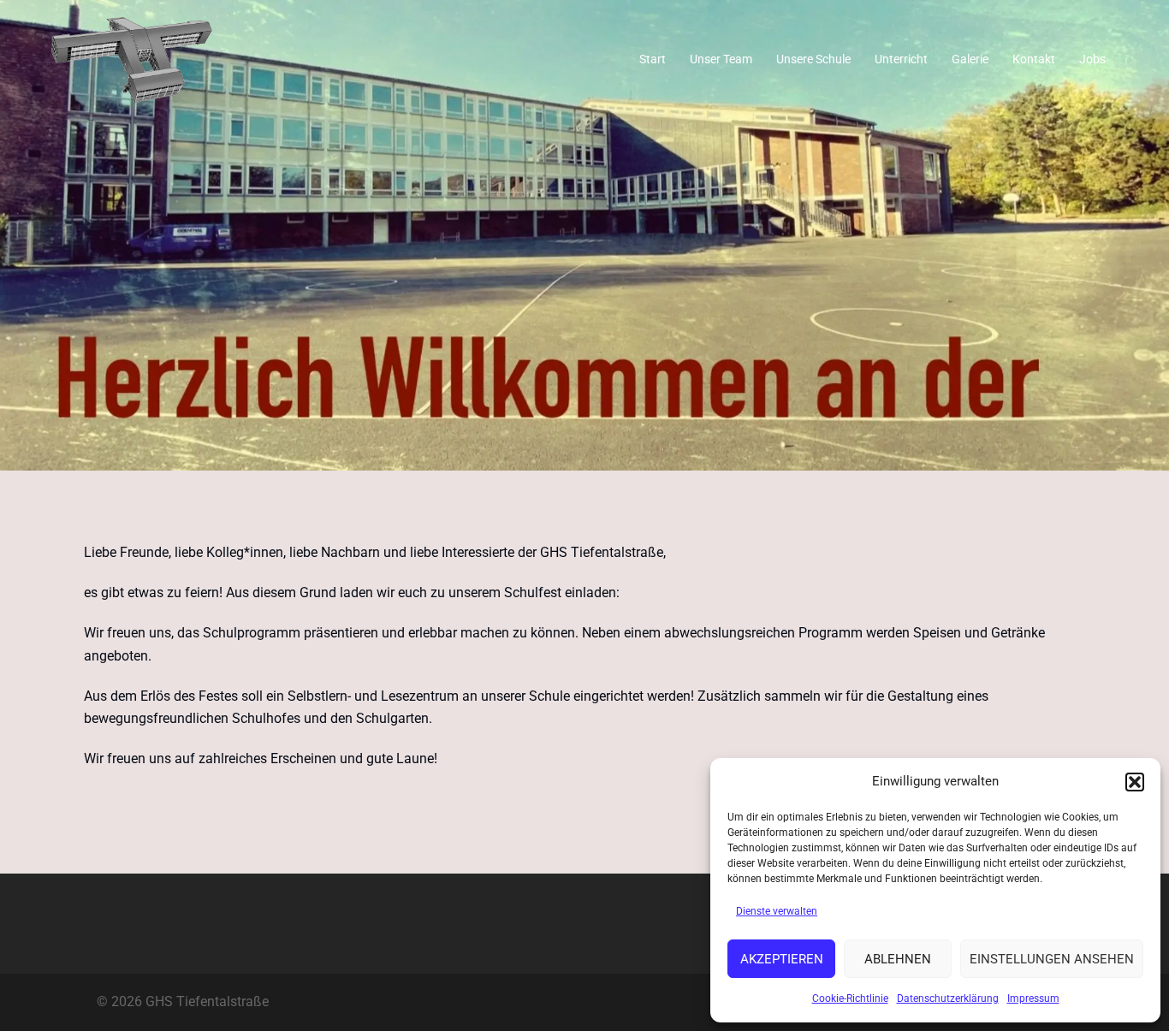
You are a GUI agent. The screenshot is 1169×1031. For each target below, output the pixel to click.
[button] (1134, 782)
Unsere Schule (813, 59)
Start (652, 59)
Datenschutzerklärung (948, 998)
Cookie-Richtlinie (850, 998)
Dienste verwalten (776, 911)
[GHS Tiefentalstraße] (131, 58)
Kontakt (1033, 59)
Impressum (1033, 998)
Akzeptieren (781, 959)
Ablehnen (897, 959)
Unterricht (901, 59)
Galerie (970, 59)
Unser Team (721, 59)
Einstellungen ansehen (1052, 959)
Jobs (1092, 59)
